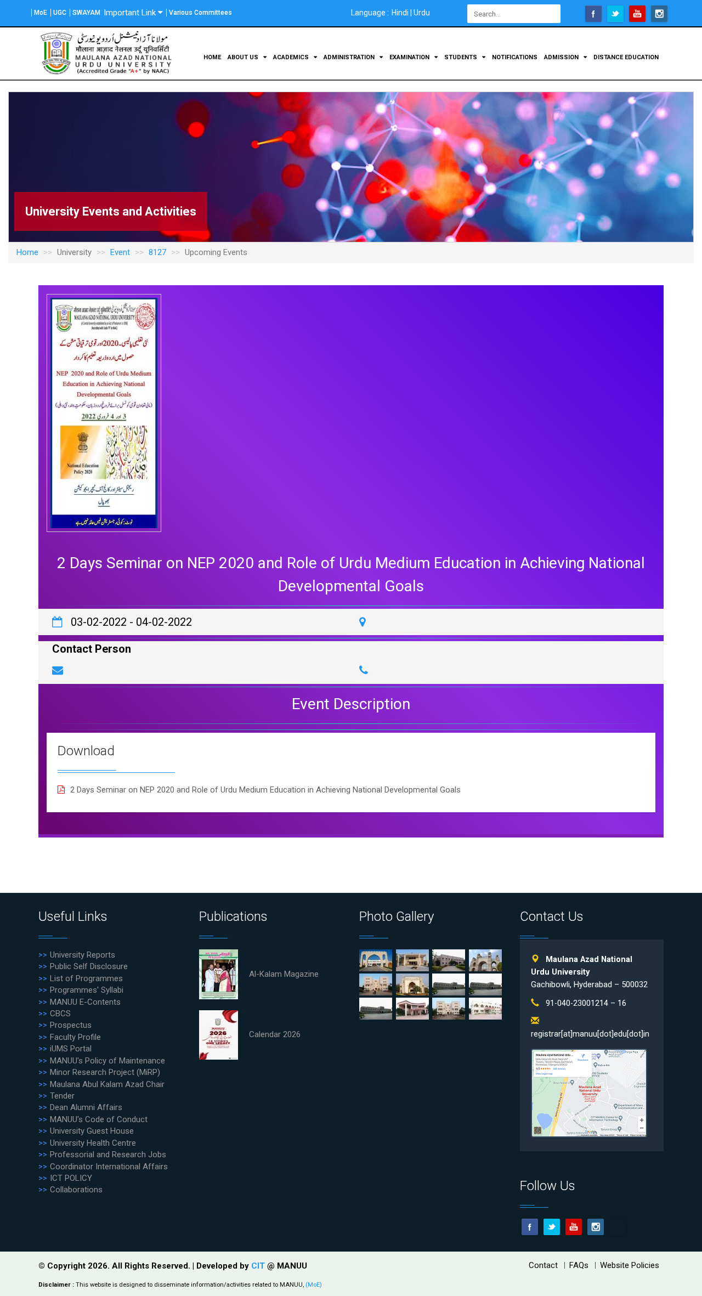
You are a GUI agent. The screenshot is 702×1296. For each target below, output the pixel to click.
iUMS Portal (71, 1049)
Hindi (400, 12)
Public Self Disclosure (89, 966)
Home (212, 57)
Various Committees (200, 12)
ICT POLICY (71, 1178)
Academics (291, 57)
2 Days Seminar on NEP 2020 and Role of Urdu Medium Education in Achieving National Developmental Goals (265, 790)
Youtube (637, 13)
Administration (350, 57)
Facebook (593, 13)
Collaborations (76, 1190)
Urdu (422, 12)
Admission (562, 57)
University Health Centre (93, 1143)
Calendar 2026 (275, 1034)
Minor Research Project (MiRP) (105, 1072)
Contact (543, 1265)
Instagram (659, 13)
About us (244, 57)
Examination (410, 57)
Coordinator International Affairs (109, 1167)
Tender (62, 1096)
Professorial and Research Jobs (108, 1154)
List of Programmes (86, 978)
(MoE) (313, 1284)
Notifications (514, 57)
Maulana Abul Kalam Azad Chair (107, 1084)
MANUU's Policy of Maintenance (107, 1061)
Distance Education (626, 57)
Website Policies (629, 1265)
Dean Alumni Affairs (86, 1107)
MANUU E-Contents (85, 1002)
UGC (59, 12)
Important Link (130, 13)
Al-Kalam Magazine (284, 974)
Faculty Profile (75, 1037)
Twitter (615, 13)
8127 (157, 252)
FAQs (578, 1265)
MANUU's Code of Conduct (99, 1119)
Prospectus (71, 1025)
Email (617, 1227)
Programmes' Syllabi (86, 990)
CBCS (60, 1013)
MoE (40, 12)
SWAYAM (86, 12)
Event (120, 252)
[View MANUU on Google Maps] (589, 1092)
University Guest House (92, 1131)
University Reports (82, 955)
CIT (259, 1266)
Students (461, 57)
